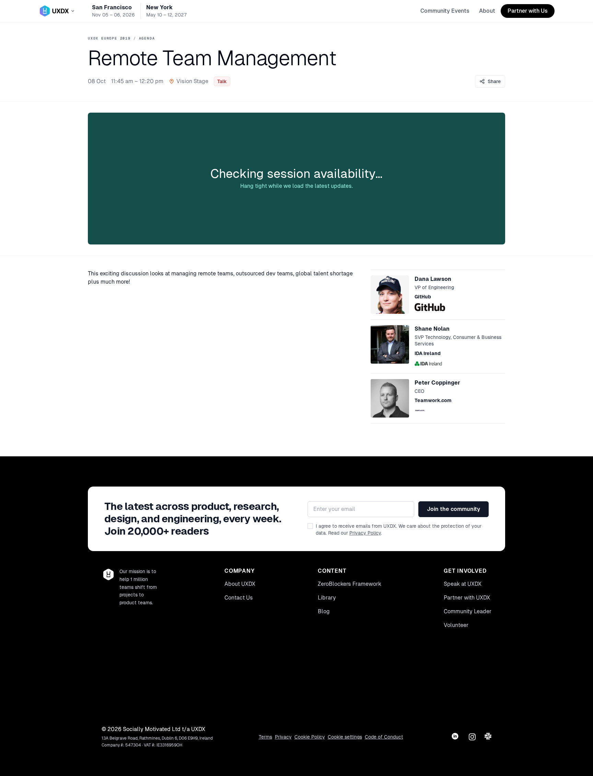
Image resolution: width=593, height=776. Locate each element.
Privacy (283, 737)
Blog (324, 611)
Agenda (147, 38)
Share (494, 81)
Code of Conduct (384, 737)
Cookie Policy (309, 737)
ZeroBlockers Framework (349, 584)
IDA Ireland (428, 353)
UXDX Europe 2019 (109, 38)
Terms (265, 737)
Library (327, 597)
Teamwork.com (433, 400)
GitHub (423, 296)
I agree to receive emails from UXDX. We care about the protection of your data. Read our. (398, 529)
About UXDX (239, 584)
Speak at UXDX (462, 584)
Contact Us (238, 597)
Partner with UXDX (467, 597)
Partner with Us (528, 11)
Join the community (453, 509)
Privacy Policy (365, 533)
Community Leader (467, 611)
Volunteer (456, 625)
